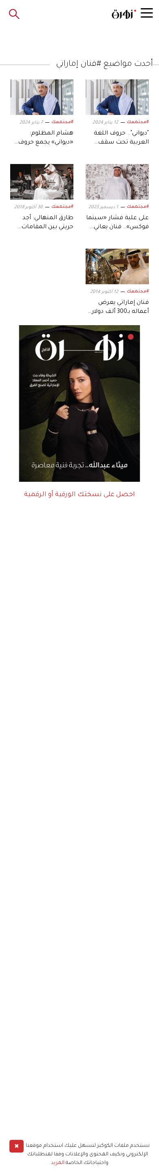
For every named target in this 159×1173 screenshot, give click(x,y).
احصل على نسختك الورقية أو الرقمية (79, 495)
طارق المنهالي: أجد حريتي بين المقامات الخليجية (47, 227)
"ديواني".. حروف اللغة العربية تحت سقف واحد (121, 142)
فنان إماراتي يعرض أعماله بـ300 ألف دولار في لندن (120, 312)
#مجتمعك (138, 122)
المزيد (57, 1163)
